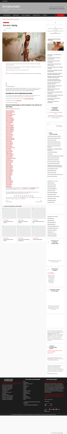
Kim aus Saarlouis (9, 149)
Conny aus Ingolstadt (9, 142)
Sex (16, 102)
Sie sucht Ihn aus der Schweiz (7, 387)
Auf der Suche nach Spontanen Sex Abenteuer (24, 231)
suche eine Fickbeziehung (38, 231)
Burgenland (54, 235)
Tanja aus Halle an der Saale (10, 114)
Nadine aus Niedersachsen (10, 111)
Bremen (24, 394)
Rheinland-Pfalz (26, 396)
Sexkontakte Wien (50, 220)
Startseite (4, 19)
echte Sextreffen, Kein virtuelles (53, 163)
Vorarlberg (54, 233)
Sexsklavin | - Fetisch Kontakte (7, 395)
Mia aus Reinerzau (9, 172)
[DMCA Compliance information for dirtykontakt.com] (48, 404)
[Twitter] (17, 195)
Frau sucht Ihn (16, 197)
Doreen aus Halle (9, 140)
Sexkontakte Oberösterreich (52, 228)
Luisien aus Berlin (9, 201)
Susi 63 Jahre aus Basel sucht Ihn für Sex (55, 174)
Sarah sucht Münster (9, 180)
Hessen (24, 388)
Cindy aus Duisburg (9, 135)
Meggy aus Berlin (9, 152)
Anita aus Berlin (8, 178)
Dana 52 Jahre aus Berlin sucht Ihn (38, 213)
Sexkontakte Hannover (51, 200)
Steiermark (54, 230)
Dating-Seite (33, 187)
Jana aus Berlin (8, 177)
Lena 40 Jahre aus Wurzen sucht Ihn (9, 213)
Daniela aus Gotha (9, 146)
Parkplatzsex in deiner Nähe (7, 388)
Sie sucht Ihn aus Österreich (7, 386)
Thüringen (25, 387)
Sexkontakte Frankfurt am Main (53, 196)
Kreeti (50, 414)
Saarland (24, 389)
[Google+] (21, 195)
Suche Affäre (49, 154)
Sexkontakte (49, 226)
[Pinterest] (27, 195)
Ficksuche (45, 15)
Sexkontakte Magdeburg (52, 188)
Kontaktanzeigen (6, 15)
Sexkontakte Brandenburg (52, 192)
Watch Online (61, 15)
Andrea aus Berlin (9, 141)
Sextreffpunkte (16, 15)
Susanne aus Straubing (10, 120)
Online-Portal (18, 100)
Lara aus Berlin (8, 185)
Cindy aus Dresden (9, 155)
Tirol (53, 232)
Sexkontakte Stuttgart (51, 198)
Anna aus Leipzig (8, 145)
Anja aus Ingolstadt (9, 168)
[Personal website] (33, 195)
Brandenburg (25, 382)
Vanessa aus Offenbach (51, 140)
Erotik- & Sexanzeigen (26, 15)
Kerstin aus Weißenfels (10, 128)
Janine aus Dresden (9, 167)
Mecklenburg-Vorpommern (28, 383)
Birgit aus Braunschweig (10, 139)
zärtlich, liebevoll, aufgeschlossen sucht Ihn (55, 155)
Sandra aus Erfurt (9, 136)
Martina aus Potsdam (9, 117)
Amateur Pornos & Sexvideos (7, 398)
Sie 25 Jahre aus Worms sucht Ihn (53, 161)
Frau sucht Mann (21, 197)
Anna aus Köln (8, 123)
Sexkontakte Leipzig (51, 190)
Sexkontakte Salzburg (51, 222)
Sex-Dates (25, 187)
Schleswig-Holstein (26, 393)
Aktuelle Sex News (5, 394)
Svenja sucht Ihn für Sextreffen (53, 157)
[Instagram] (19, 195)
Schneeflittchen (8, 159)
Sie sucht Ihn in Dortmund (52, 176)
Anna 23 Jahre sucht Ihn (51, 172)
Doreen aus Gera (9, 133)
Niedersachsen (25, 392)
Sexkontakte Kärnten (51, 224)
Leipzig (36, 197)
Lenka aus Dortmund (9, 160)
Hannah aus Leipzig (9, 173)
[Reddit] (25, 195)
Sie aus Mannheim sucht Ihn (52, 168)
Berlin (24, 381)
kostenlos (55, 373)
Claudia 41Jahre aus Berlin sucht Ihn (9, 231)
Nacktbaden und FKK (6, 389)
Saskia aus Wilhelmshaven (10, 147)
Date (56, 357)
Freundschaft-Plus (57, 54)
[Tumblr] (29, 195)
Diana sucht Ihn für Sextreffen (53, 159)
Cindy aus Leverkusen (9, 166)
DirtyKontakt (11, 6)
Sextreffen (39, 197)
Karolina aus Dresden (9, 161)
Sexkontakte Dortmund (51, 194)
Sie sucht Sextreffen (22, 198)
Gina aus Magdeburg (9, 171)
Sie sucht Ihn (8, 198)
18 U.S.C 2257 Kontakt (48, 399)
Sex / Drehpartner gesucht (6, 392)
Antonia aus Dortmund (10, 130)
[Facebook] (15, 195)
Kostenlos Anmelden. (9, 73)
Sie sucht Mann (12, 198)
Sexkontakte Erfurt (51, 202)
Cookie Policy (47, 401)
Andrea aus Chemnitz (9, 134)
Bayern (24, 399)
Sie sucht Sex (17, 198)
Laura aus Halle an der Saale (11, 158)
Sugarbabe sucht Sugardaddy (7, 399)
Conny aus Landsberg (9, 126)
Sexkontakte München (51, 186)
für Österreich (52, 216)
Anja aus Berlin (8, 148)
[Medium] (31, 195)
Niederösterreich (55, 226)
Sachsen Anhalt (26, 386)
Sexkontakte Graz (50, 218)
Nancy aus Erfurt (9, 116)
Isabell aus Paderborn (9, 121)
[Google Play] (23, 195)
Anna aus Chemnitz (9, 165)
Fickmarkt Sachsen (9, 19)
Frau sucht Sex (26, 197)
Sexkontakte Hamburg (51, 184)
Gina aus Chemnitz (39, 201)
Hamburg (25, 395)
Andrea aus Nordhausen (10, 127)
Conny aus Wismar (9, 184)
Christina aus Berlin (9, 153)
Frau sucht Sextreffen (32, 197)
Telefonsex (4, 393)
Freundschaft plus (36, 15)
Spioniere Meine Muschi (51, 170)
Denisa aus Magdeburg (10, 154)
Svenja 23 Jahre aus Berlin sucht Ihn (24, 213)
